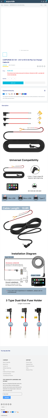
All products (6, 5)
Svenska (3, 406)
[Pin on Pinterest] (40, 66)
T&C (4, 369)
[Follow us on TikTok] (10, 404)
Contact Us (5, 366)
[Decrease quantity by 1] (8, 78)
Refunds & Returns (30, 366)
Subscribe (7, 397)
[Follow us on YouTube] (4, 404)
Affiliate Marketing (7, 368)
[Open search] (42, 1)
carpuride (5, 65)
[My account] (44, 1)
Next (45, 5)
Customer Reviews (7, 373)
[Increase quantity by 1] (14, 78)
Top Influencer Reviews (8, 375)
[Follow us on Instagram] (6, 404)
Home (2, 5)
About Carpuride (6, 362)
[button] (46, 1)
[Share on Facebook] (38, 66)
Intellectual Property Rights (9, 371)
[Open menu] (1, 1)
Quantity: (4, 78)
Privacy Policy (29, 362)
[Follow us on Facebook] (2, 404)
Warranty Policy (29, 369)
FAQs (27, 368)
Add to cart (13, 82)
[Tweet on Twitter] (42, 66)
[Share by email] (44, 66)
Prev (41, 5)
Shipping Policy (29, 364)
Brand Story (5, 364)
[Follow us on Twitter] (8, 404)
